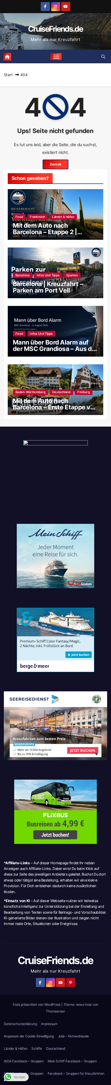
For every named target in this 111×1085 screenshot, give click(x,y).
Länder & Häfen (63, 217)
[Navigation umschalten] (56, 56)
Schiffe (36, 1048)
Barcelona (22, 275)
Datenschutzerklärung (20, 1024)
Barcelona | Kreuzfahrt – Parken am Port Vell (48, 287)
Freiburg (83, 392)
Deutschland (61, 392)
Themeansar (55, 1011)
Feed (19, 217)
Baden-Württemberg (30, 392)
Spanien (72, 275)
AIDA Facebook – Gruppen (24, 1061)
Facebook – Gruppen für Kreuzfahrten (76, 1073)
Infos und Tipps (48, 275)
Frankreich (37, 217)
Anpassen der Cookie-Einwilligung (29, 1036)
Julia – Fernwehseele (73, 1036)
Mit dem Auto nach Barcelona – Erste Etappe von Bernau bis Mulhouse (55, 407)
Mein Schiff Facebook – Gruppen (72, 1061)
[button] (103, 56)
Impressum (49, 1024)
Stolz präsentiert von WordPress (37, 1004)
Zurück (55, 164)
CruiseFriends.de (55, 28)
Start (8, 74)
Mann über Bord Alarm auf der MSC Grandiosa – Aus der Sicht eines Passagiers (55, 349)
